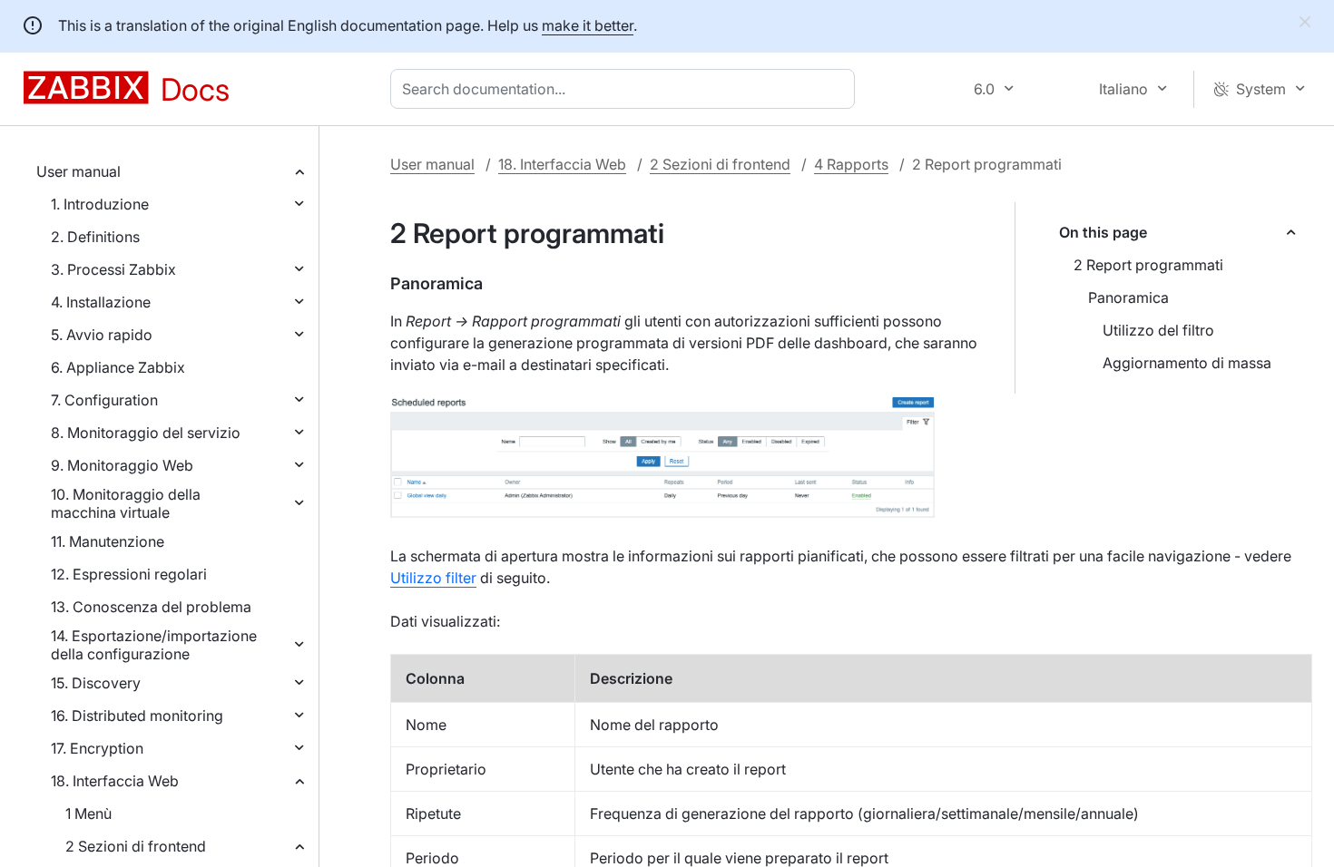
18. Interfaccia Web (115, 781)
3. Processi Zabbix (113, 269)
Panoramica (1128, 297)
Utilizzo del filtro (1158, 330)
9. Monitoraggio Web (122, 465)
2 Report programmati (1148, 265)
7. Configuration (104, 400)
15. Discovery (96, 683)
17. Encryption (97, 748)
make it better (587, 25)
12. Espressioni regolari (129, 574)
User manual (78, 171)
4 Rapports (851, 164)
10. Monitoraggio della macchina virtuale (126, 503)
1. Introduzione (100, 204)
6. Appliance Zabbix (118, 367)
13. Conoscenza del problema (151, 607)
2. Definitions (95, 237)
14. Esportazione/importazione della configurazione (154, 645)
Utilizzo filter (433, 578)
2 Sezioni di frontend (135, 846)
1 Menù (88, 813)
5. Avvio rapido (101, 335)
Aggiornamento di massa (1187, 363)
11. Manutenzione (107, 541)
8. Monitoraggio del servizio (145, 433)
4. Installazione (101, 302)
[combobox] (626, 89)
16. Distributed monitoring (137, 715)
